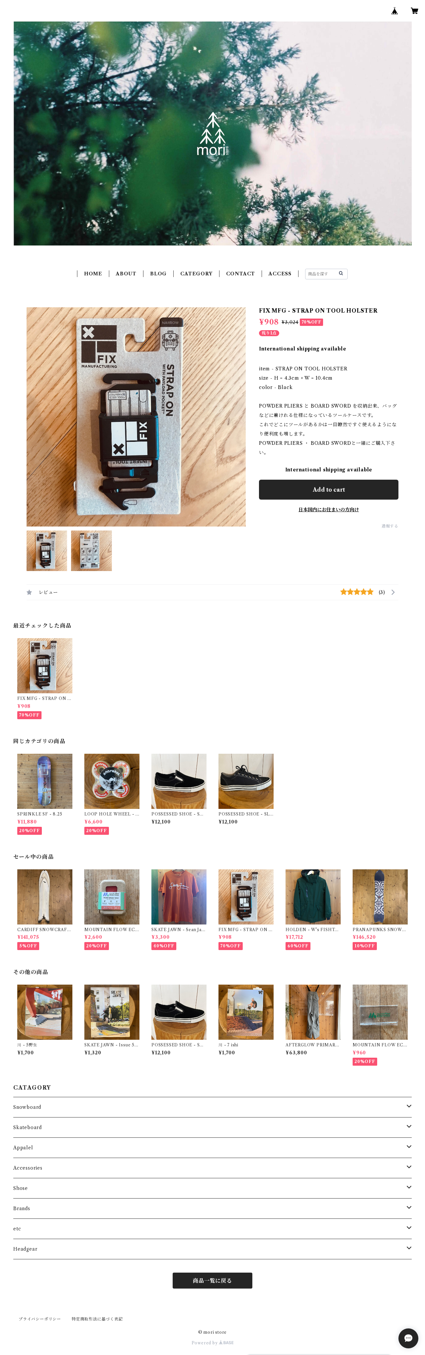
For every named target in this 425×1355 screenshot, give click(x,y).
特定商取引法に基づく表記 (97, 1318)
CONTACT (240, 274)
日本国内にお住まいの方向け (328, 510)
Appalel (23, 1148)
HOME (93, 274)
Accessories (27, 1168)
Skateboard (27, 1127)
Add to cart (329, 489)
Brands (21, 1208)
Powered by (205, 1342)
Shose (20, 1188)
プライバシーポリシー (40, 1318)
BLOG (158, 274)
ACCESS (280, 274)
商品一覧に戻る (212, 1280)
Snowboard (27, 1107)
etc (17, 1229)
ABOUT (126, 274)
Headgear (25, 1249)
